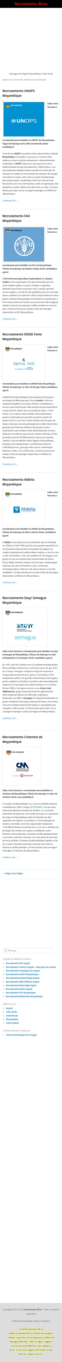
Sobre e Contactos (42, 1321)
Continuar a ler (10, 200)
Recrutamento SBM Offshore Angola (22, 982)
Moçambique (12, 1019)
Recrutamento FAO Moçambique (21, 992)
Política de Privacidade (22, 1321)
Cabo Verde (11, 1012)
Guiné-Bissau (12, 1015)
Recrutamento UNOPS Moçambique (22, 974)
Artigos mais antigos (12, 873)
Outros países (12, 1023)
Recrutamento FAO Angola (18, 963)
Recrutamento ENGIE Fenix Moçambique (24, 996)
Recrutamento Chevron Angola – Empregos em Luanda (31, 967)
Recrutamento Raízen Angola (19, 989)
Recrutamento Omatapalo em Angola (23, 971)
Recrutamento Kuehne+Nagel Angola (22, 978)
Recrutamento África (31, 4)
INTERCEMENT (36, 807)
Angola (9, 1008)
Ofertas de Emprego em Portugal (21, 1035)
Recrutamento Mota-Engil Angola (21, 985)
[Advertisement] (31, 40)
